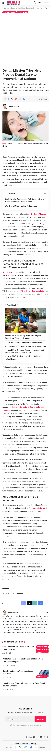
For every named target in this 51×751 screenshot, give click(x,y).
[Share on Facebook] (8, 99)
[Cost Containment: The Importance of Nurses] (42, 673)
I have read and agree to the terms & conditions (27, 725)
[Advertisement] (25, 40)
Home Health (42, 649)
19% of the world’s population (32, 291)
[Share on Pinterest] (16, 99)
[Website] (47, 612)
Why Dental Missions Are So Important (21, 206)
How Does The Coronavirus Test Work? (25, 343)
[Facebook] (38, 737)
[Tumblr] (47, 737)
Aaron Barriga (14, 106)
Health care (42, 646)
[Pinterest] (44, 737)
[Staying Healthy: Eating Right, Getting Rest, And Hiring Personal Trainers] (25, 320)
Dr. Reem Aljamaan (39, 214)
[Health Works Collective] (13, 2)
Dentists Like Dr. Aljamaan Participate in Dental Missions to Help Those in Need (25, 200)
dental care (18, 594)
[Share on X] (12, 99)
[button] (4, 2)
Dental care (7, 272)
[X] (41, 737)
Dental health (9, 12)
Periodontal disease (37, 508)
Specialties (22, 12)
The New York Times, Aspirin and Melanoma (27, 346)
